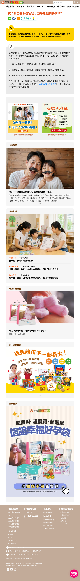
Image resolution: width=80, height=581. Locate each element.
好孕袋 (10, 537)
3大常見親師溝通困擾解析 (23, 135)
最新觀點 (31, 6)
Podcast (41, 6)
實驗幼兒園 (28, 512)
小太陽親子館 (64, 512)
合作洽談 (17, 558)
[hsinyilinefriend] (8, 570)
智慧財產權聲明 (27, 558)
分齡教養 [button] (20, 6)
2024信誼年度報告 (13, 524)
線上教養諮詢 (12, 543)
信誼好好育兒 (14, 551)
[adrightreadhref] (40, 370)
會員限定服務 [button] (73, 6)
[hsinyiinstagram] (15, 570)
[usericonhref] (77, 2)
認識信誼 (9, 558)
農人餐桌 (63, 521)
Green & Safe (64, 524)
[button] (23, 2)
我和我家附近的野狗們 (47, 84)
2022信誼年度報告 (13, 518)
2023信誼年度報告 (13, 521)
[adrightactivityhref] (40, 451)
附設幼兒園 (31, 508)
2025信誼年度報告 (13, 527)
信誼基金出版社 (47, 512)
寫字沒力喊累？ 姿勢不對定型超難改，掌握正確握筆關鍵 (34, 278)
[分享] (9, 18)
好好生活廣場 (67, 508)
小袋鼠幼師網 (32, 516)
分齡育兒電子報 (12, 540)
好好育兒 (10, 534)
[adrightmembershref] (40, 309)
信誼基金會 (13, 508)
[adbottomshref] (23, 118)
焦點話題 (10, 6)
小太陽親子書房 (65, 515)
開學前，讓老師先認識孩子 (21, 260)
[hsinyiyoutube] (11, 570)
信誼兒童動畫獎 (47, 526)
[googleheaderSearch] (74, 2)
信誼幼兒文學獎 (47, 523)
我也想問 (29, 18)
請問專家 (61, 6)
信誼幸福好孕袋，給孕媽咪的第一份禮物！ (27, 330)
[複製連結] (18, 18)
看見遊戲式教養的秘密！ (57, 135)
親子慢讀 (51, 6)
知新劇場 (63, 518)
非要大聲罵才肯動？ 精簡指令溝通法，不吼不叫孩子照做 (34, 269)
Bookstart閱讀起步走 (49, 520)
